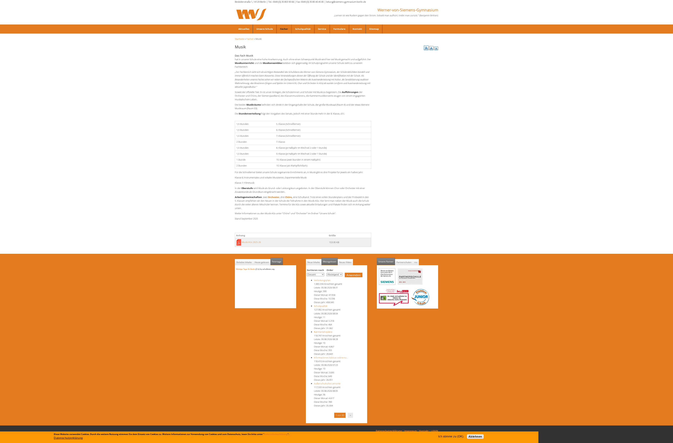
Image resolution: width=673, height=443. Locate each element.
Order (330, 270)
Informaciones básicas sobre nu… (331, 357)
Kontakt (357, 28)
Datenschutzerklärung (389, 430)
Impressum (410, 430)
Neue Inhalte (313, 262)
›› (350, 415)
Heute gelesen (262, 262)
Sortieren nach (315, 270)
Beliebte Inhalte (244, 262)
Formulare (339, 28)
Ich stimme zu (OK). (451, 436)
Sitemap (374, 28)
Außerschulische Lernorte (327, 383)
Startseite (239, 38)
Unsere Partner (386, 261)
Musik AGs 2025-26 (251, 242)
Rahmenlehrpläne (323, 331)
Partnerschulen (403, 262)
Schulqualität (303, 28)
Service (322, 28)
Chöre (288, 197)
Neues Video (345, 262)
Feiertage (276, 261)
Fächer (284, 28)
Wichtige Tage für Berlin (246, 269)
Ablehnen (475, 436)
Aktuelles (243, 28)
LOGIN (434, 430)
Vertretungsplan (322, 280)
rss (415, 262)
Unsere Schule (264, 28)
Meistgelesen (329, 261)
